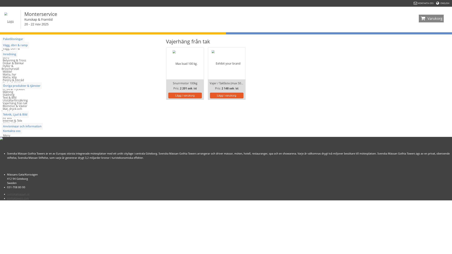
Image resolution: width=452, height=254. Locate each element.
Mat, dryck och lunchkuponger (12, 110)
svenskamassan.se (18, 194)
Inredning (9, 54)
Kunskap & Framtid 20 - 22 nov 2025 (38, 21)
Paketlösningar (13, 39)
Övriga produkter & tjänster (21, 86)
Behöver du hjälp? (434, 250)
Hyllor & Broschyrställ (10, 67)
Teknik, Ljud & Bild (15, 114)
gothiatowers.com (18, 198)
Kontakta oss (11, 131)
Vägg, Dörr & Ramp (11, 50)
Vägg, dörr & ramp (15, 45)
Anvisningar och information (22, 126)
